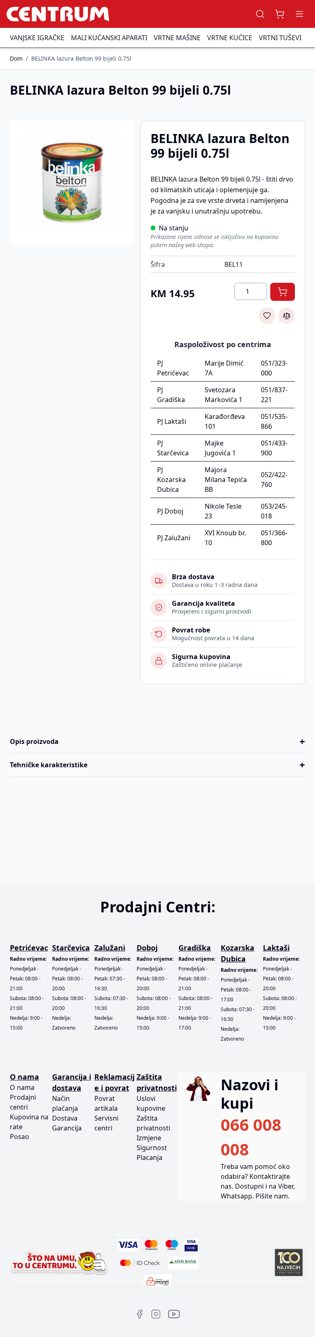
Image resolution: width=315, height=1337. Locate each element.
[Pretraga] (260, 14)
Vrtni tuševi (280, 37)
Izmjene (149, 1137)
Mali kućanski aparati (109, 37)
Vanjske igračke (37, 37)
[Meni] (299, 14)
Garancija (67, 1127)
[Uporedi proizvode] (286, 315)
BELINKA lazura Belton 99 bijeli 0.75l (81, 58)
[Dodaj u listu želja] (267, 315)
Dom (16, 58)
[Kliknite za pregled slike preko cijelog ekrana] (72, 183)
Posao (19, 1136)
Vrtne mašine (177, 37)
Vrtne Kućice (229, 37)
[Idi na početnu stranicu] (58, 14)
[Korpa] (280, 14)
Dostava (65, 1118)
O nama (22, 1087)
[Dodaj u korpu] (282, 292)
